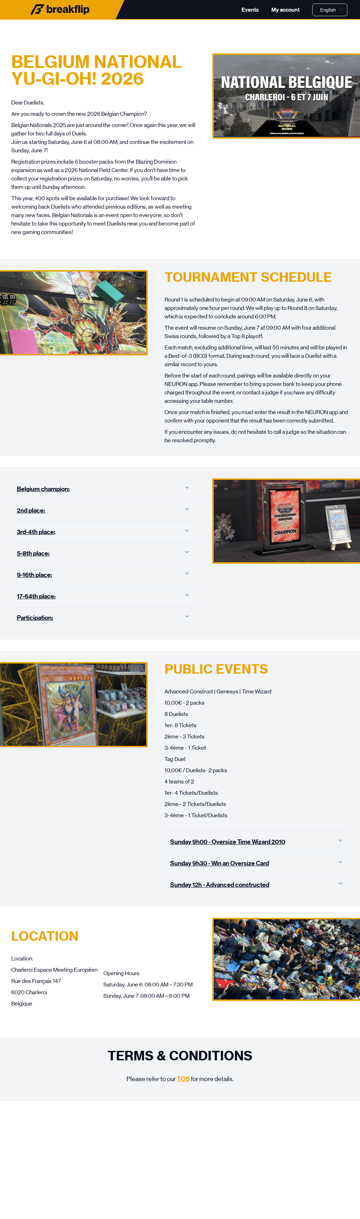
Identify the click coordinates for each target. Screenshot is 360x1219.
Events (250, 9)
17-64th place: (36, 596)
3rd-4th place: (36, 532)
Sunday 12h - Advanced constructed (219, 885)
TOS (183, 1079)
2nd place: (31, 510)
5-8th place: (33, 553)
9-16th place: (34, 575)
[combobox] (329, 10)
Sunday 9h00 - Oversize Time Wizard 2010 (227, 842)
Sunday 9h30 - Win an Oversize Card (219, 863)
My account (285, 9)
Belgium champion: (43, 489)
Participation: (35, 618)
